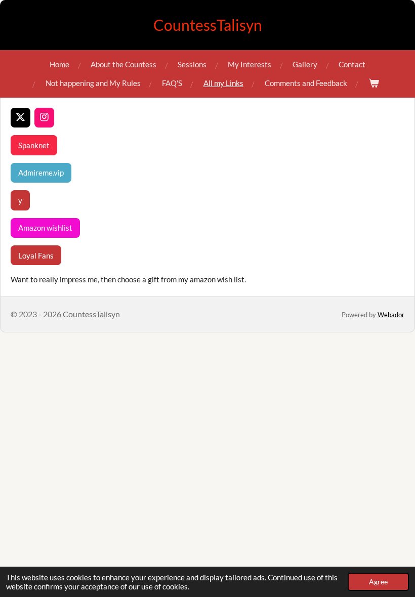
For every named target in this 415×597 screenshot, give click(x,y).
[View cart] (373, 83)
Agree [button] (378, 582)
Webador (391, 315)
